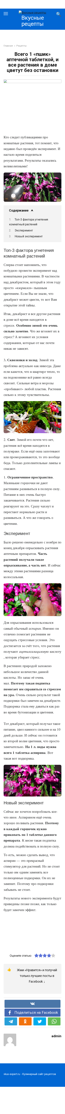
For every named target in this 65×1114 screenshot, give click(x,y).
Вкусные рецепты (32, 20)
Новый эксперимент (29, 236)
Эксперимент (24, 230)
